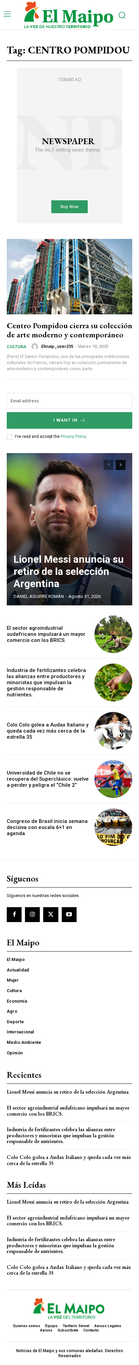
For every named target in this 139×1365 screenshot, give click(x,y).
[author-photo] (35, 346)
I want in (65, 420)
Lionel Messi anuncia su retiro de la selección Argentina (68, 571)
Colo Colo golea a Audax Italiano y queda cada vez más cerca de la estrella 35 (47, 731)
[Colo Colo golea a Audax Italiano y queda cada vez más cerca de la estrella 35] (113, 731)
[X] (50, 914)
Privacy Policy (73, 436)
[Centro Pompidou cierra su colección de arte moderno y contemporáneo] (69, 276)
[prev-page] (108, 465)
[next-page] (121, 465)
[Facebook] (14, 914)
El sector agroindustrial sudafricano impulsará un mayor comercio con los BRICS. (46, 634)
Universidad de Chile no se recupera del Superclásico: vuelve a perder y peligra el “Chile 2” (48, 779)
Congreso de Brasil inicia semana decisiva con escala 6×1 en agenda (47, 827)
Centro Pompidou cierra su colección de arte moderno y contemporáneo (69, 329)
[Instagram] (32, 914)
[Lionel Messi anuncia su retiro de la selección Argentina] (69, 529)
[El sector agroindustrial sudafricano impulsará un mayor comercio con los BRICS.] (113, 634)
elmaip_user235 (57, 346)
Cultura (16, 346)
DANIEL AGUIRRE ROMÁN (38, 596)
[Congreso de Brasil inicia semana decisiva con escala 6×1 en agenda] (113, 827)
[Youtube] (69, 914)
